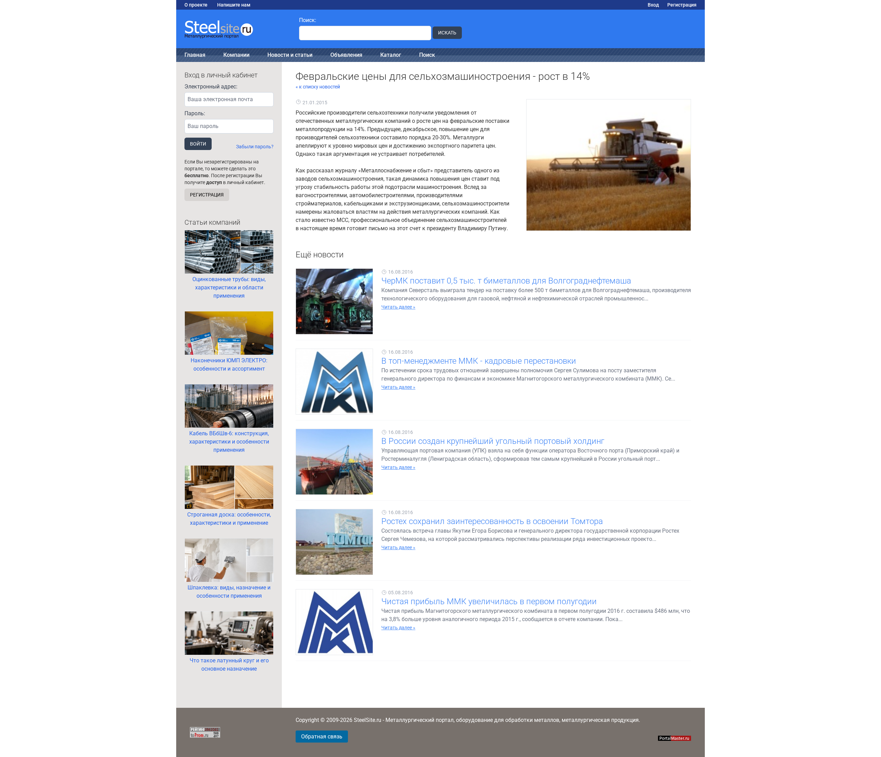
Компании (236, 55)
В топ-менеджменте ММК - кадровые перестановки (478, 361)
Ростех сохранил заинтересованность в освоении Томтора (492, 521)
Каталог (390, 55)
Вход (653, 5)
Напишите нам (234, 5)
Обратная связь (321, 736)
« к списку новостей (318, 86)
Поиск (427, 55)
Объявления (346, 55)
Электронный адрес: (210, 86)
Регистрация (682, 5)
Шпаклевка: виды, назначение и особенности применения (229, 591)
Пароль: (194, 113)
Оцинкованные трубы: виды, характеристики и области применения (229, 287)
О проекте (196, 5)
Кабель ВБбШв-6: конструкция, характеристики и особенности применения (229, 441)
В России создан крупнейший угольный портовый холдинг (492, 441)
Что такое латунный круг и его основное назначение (229, 664)
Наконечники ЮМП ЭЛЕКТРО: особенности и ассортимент (229, 364)
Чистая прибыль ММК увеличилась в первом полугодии (489, 601)
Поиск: (307, 20)
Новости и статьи (289, 55)
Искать (447, 32)
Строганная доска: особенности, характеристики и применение (229, 518)
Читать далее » (398, 307)
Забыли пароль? (255, 146)
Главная (194, 55)
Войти (198, 144)
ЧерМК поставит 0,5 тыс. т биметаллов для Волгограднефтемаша (506, 281)
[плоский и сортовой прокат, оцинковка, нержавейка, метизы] (233, 29)
